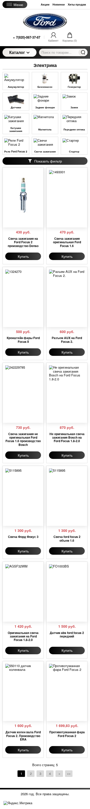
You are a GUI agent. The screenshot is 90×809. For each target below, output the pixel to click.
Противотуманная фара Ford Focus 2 (67, 734)
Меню (18, 4)
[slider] (15, 222)
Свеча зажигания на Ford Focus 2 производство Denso (23, 242)
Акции (45, 4)
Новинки (58, 4)
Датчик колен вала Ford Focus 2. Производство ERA (23, 735)
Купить (23, 256)
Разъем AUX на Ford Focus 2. (67, 339)
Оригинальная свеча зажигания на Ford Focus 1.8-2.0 (23, 636)
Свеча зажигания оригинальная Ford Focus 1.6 (67, 242)
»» (68, 773)
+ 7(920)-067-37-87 (26, 37)
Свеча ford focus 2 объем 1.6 (67, 538)
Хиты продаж (77, 4)
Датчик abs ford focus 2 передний (67, 634)
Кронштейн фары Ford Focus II (23, 339)
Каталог (17, 52)
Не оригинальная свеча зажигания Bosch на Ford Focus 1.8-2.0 (67, 437)
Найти (83, 52)
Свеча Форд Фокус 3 (23, 536)
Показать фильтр (48, 161)
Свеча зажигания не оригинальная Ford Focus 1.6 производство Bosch (23, 439)
